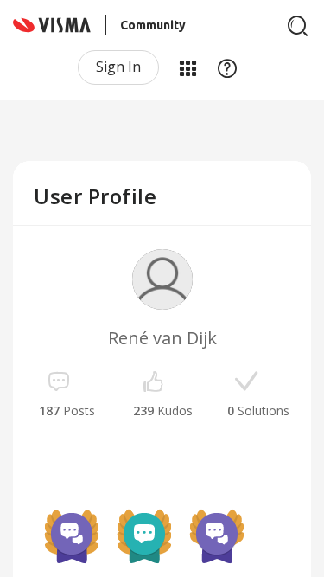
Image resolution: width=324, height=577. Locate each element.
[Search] (298, 26)
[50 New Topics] (144, 536)
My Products (187, 67)
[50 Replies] (217, 536)
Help (227, 67)
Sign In (118, 66)
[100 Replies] (71, 536)
